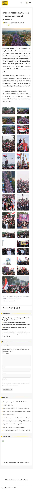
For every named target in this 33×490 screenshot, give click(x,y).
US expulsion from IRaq (9, 301)
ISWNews (26, 296)
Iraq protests (18, 296)
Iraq (4, 296)
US (19, 298)
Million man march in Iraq (10, 298)
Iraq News (10, 296)
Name (4, 367)
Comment (5, 353)
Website (4, 379)
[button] (29, 3)
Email (4, 373)
